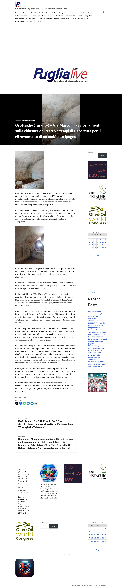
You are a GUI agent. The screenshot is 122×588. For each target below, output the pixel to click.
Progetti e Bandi (57, 16)
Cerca (90, 152)
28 (100, 247)
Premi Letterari (77, 18)
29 (103, 247)
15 (103, 242)
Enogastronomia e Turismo (68, 13)
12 (95, 242)
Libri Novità (70, 16)
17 (89, 245)
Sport (41, 13)
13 (97, 242)
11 (92, 242)
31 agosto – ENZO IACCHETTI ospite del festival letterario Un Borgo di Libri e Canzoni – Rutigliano (96, 325)
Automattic (103, 585)
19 (95, 245)
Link (87, 18)
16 (105, 242)
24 (89, 247)
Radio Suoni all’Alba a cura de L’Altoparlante (54, 18)
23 (105, 245)
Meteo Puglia (91, 292)
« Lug (97, 255)
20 (98, 245)
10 (89, 242)
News (24, 13)
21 (100, 245)
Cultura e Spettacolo (88, 13)
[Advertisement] (61, 43)
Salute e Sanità (51, 13)
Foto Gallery (19, 21)
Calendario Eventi (21, 16)
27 (97, 247)
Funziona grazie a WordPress (80, 585)
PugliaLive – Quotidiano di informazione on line (41, 8)
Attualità (32, 13)
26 (95, 247)
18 (92, 245)
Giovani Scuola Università (40, 16)
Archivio (30, 21)
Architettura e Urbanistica (25, 121)
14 (100, 242)
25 (92, 247)
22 (103, 245)
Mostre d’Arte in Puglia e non (25, 18)
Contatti (39, 21)
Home (17, 13)
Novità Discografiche (85, 16)
